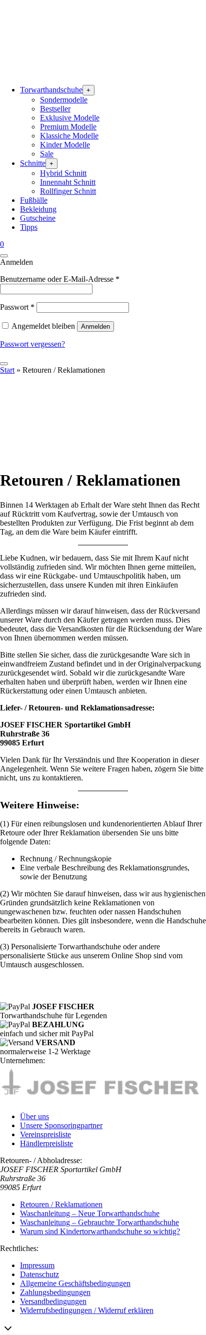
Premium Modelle (68, 126)
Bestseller (55, 108)
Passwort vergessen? (32, 344)
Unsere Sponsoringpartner (61, 1125)
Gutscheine (38, 218)
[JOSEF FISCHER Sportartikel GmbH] (75, 72)
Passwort (17, 307)
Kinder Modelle (65, 144)
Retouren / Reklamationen (61, 1204)
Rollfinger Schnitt (68, 191)
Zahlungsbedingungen (55, 1292)
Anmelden (95, 326)
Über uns (34, 1116)
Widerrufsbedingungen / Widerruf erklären (87, 1310)
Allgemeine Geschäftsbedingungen (75, 1283)
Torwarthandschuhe (51, 89)
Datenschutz (39, 1274)
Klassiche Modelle (69, 135)
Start (7, 370)
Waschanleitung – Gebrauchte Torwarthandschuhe (99, 1222)
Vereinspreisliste (45, 1134)
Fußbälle (34, 200)
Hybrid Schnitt (63, 173)
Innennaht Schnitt (68, 182)
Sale (47, 153)
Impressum (37, 1265)
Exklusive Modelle (70, 117)
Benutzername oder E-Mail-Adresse (60, 279)
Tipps (29, 227)
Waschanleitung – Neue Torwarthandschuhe (90, 1213)
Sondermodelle (64, 99)
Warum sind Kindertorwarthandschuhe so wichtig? (100, 1231)
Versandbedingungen (53, 1301)
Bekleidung (38, 209)
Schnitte (33, 163)
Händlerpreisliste (46, 1143)
